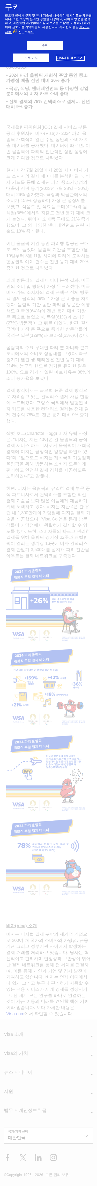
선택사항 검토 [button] (66, 58)
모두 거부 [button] (31, 58)
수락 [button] (45, 45)
